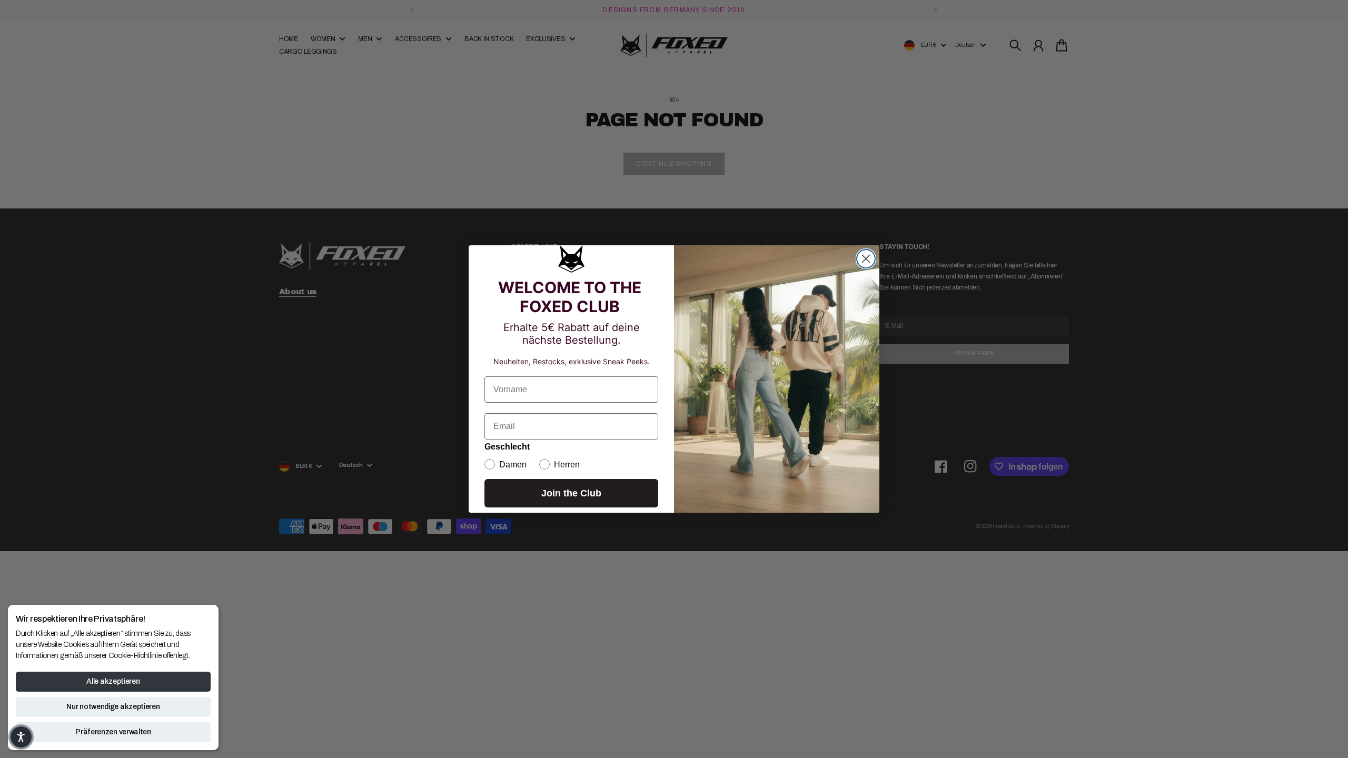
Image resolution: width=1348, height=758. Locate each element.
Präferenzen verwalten (113, 732)
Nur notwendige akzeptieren (113, 707)
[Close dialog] (866, 259)
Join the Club (571, 493)
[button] (21, 737)
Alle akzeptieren (113, 681)
